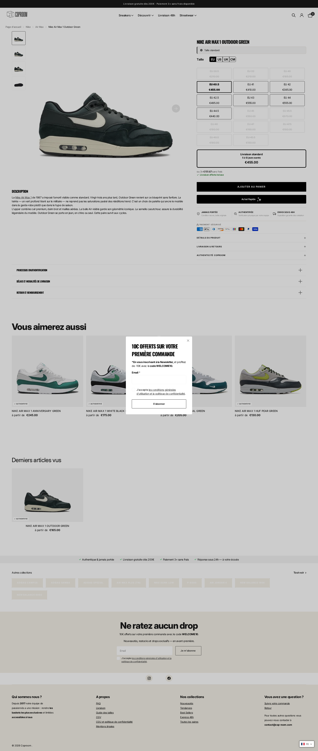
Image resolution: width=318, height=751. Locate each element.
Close (188, 341)
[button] (306, 744)
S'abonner (159, 403)
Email (136, 372)
